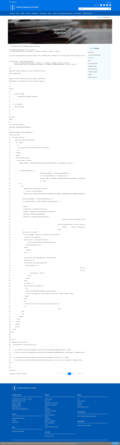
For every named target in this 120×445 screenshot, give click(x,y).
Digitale (90, 74)
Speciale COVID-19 (92, 69)
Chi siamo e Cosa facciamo (94, 55)
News (89, 60)
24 (73, 373)
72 (80, 373)
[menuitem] (12, 13)
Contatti (14, 420)
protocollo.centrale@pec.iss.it (21, 409)
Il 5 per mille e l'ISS (49, 436)
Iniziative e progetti (92, 71)
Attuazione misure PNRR (18, 431)
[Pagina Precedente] (56, 373)
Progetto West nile (92, 77)
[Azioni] (10, 2)
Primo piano (91, 58)
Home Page (91, 52)
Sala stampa (100, 17)
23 (70, 373)
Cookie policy (15, 422)
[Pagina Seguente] (83, 373)
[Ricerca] (109, 9)
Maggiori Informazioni (81, 443)
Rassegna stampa (92, 66)
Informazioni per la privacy (18, 418)
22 (66, 373)
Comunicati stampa (92, 63)
